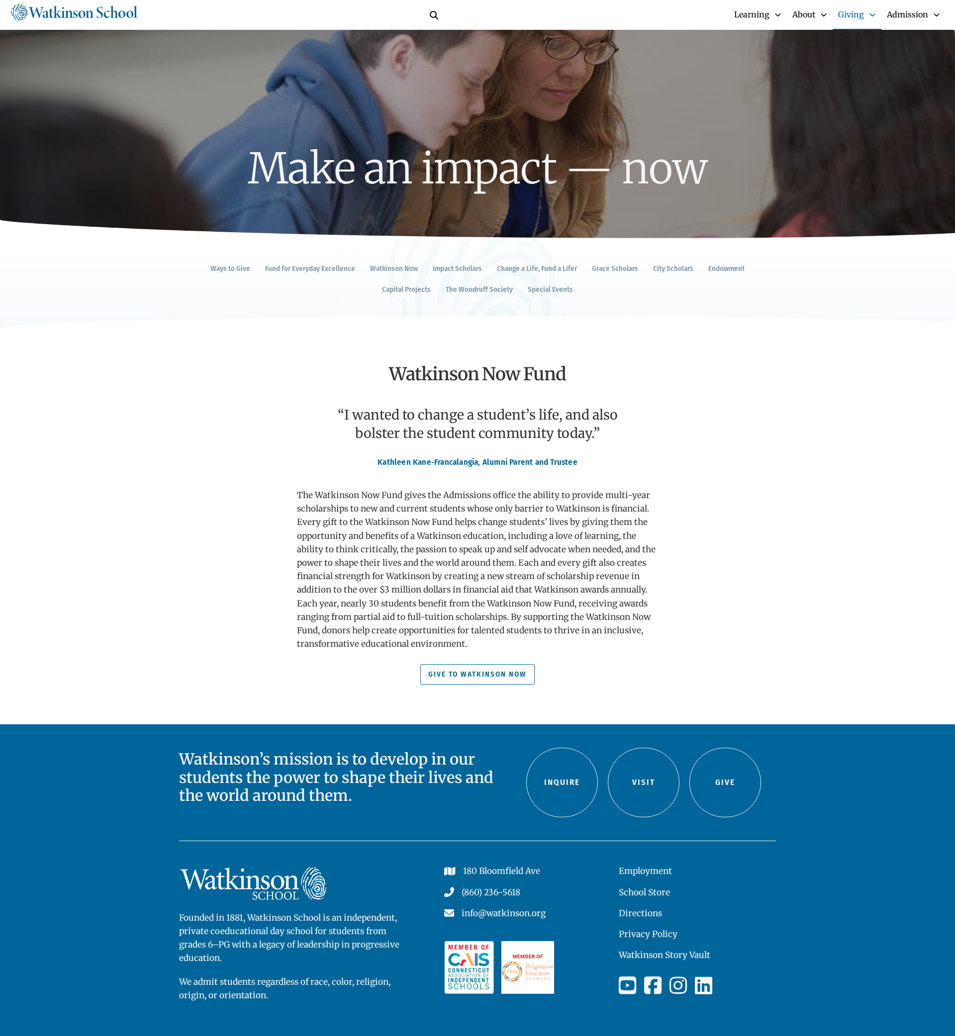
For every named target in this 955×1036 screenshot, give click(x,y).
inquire (562, 782)
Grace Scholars (615, 268)
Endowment (726, 268)
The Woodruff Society (479, 289)
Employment (645, 870)
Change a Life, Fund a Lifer (537, 268)
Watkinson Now (394, 268)
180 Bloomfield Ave (501, 870)
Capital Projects (406, 289)
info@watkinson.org (504, 913)
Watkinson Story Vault (664, 955)
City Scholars (673, 268)
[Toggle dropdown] (777, 14)
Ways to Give (230, 268)
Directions (640, 913)
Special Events (550, 289)
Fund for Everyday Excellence (310, 268)
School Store (644, 892)
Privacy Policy (648, 934)
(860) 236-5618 (491, 892)
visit (643, 782)
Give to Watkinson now (477, 674)
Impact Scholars (457, 268)
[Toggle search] (434, 15)
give (725, 782)
